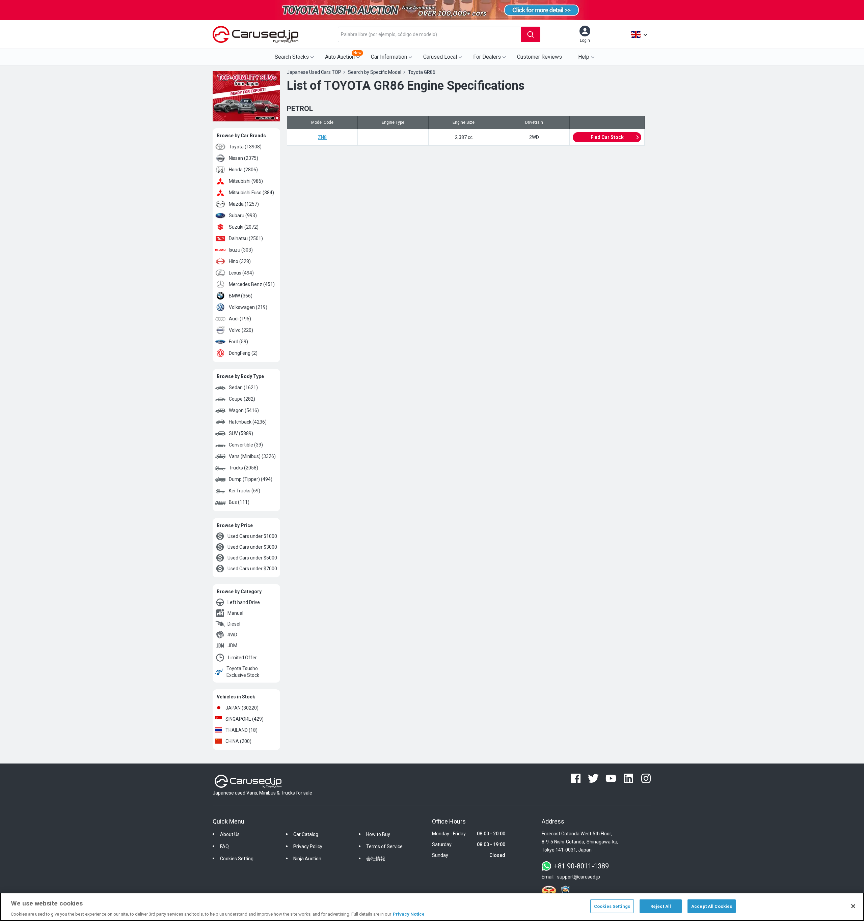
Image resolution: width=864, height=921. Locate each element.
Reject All (660, 906)
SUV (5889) (241, 433)
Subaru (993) (243, 215)
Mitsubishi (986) (246, 181)
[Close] (853, 906)
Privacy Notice (409, 914)
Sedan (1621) (243, 387)
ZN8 (322, 137)
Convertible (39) (246, 445)
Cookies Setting (236, 858)
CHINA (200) (238, 741)
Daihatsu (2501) (246, 238)
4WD (232, 634)
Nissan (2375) (243, 158)
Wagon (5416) (244, 410)
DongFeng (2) (243, 353)
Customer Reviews (539, 57)
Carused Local (440, 57)
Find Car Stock (607, 137)
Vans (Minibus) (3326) (252, 456)
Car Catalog (305, 834)
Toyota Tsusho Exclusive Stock (242, 672)
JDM (232, 645)
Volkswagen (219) (248, 307)
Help (583, 57)
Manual (235, 613)
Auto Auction (343, 55)
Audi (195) (240, 318)
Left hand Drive (243, 602)
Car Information (389, 57)
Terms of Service (384, 846)
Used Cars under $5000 (252, 557)
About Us (230, 834)
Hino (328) (240, 261)
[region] (432, 907)
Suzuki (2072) (244, 227)
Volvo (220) (241, 330)
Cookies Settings (612, 906)
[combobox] (429, 34)
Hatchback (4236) (248, 422)
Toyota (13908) (245, 146)
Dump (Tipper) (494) (250, 479)
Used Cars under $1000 (252, 536)
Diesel (233, 624)
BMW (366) (240, 295)
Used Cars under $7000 (252, 568)
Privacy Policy (307, 846)
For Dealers (487, 57)
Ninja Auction (307, 858)
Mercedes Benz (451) (252, 284)
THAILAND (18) (241, 730)
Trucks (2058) (243, 467)
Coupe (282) (242, 399)
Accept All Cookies (711, 906)
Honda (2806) (243, 169)
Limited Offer (242, 657)
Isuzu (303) (241, 250)
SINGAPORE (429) (244, 719)
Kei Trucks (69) (244, 490)
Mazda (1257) (244, 204)
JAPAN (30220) (242, 708)
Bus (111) (239, 502)
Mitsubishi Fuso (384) (251, 192)
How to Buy (378, 834)
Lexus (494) (241, 273)
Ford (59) (238, 341)
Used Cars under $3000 (252, 547)
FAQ (224, 846)
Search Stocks (292, 57)
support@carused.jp (578, 877)
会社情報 (375, 858)
